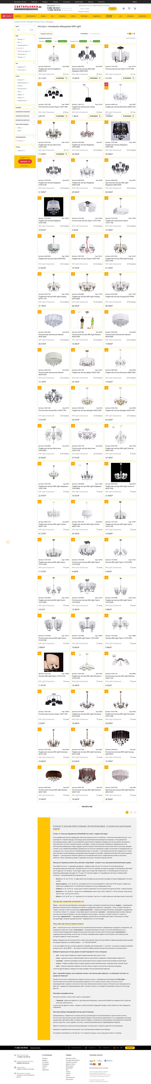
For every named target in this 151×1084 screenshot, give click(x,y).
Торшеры (21, 57)
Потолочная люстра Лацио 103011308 (53, 107)
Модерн (21, 94)
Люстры (36, 22)
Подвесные (22, 67)
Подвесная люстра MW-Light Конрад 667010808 (86, 297)
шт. (118, 1048)
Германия (21, 150)
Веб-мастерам (70, 1066)
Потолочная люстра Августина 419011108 (83, 449)
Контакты (101, 2)
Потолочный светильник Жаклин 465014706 (51, 373)
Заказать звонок (35, 1048)
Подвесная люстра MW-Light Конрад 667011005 (119, 260)
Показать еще (87, 806)
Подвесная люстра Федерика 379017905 (116, 146)
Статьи (68, 1075)
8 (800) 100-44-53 (59, 8)
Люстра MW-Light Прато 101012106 (52, 676)
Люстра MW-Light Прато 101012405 (118, 638)
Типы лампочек (70, 1077)
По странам (45, 1062)
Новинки (44, 1066)
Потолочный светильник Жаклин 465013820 (51, 335)
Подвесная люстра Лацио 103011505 (86, 259)
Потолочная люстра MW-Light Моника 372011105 (119, 677)
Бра (20, 42)
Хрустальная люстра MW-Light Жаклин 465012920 (119, 791)
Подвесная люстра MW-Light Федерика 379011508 (53, 487)
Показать (23, 161)
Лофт (20, 91)
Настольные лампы (24, 51)
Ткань (42, 22)
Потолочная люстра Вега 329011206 (52, 410)
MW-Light (30, 22)
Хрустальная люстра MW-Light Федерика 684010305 (83, 70)
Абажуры (21, 39)
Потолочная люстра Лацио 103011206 (53, 714)
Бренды (90, 2)
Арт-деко (21, 80)
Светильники (22, 54)
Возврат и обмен (70, 1064)
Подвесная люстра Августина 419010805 (50, 449)
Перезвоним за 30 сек (85, 5)
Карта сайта (45, 1070)
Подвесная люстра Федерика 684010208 (83, 184)
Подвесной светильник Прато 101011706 (116, 222)
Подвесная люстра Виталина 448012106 (120, 107)
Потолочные (22, 70)
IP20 (20, 128)
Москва (57, 5)
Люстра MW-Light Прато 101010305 (118, 562)
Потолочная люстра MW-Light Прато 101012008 (86, 563)
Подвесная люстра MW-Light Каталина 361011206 (53, 753)
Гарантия (34, 2)
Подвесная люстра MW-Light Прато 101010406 (52, 601)
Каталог (9, 16)
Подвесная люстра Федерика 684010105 (50, 70)
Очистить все (130, 38)
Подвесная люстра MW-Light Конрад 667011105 (52, 297)
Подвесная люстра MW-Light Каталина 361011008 (119, 715)
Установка (66, 2)
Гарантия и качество (71, 1062)
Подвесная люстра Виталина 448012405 (120, 372)
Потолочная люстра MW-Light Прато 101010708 (52, 639)
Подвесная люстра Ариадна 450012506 (86, 410)
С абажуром (62, 41)
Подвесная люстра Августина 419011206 (50, 146)
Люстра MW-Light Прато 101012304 (85, 638)
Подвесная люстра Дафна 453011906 (86, 372)
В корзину (60, 78)
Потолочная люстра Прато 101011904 (119, 69)
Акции (44, 1068)
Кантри (20, 85)
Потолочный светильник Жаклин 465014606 (117, 335)
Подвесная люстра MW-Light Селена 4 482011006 (119, 487)
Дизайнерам (79, 2)
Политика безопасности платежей (98, 1068)
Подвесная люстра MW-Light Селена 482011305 (85, 525)
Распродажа (45, 1064)
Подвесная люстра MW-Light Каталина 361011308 (86, 753)
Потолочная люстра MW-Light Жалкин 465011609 (53, 791)
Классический (22, 88)
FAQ (67, 1070)
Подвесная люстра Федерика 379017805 (50, 222)
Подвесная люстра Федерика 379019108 (50, 184)
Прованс (21, 97)
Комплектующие (23, 45)
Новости (68, 1073)
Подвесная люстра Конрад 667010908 (119, 296)
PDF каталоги (69, 1079)
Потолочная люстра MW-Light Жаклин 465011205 (86, 791)
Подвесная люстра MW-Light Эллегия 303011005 (119, 449)
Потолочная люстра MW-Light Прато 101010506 (86, 601)
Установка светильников (72, 1060)
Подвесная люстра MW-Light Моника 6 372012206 (86, 677)
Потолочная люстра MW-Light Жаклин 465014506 (86, 335)
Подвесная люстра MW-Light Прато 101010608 (118, 601)
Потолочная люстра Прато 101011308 (86, 221)
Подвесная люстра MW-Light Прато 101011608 (52, 563)
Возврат (45, 2)
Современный (22, 100)
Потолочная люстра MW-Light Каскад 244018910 (119, 753)
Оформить (130, 1047)
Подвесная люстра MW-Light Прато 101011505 (118, 525)
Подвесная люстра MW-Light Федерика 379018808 (86, 487)
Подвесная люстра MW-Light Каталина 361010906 (86, 715)
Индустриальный (23, 82)
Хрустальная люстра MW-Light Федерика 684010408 (116, 184)
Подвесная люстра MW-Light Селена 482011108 (52, 525)
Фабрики (44, 1060)
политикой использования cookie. (99, 1076)
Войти (135, 2)
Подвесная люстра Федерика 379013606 (83, 146)
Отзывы (55, 2)
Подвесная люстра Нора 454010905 (52, 259)
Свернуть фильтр (46, 34)
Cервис (68, 1055)
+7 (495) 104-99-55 (60, 10)
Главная (17, 22)
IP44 (19, 131)
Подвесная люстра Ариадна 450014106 (120, 410)
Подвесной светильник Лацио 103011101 (83, 108)
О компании (47, 1055)
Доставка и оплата (20, 2)
